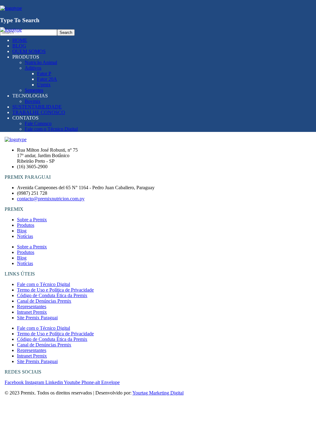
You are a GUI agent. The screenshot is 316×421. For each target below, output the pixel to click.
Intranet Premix (32, 312)
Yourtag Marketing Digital (158, 392)
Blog (22, 230)
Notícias (25, 236)
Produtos (25, 225)
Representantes (31, 306)
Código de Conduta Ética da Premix (52, 295)
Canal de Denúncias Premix (44, 301)
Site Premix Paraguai (37, 317)
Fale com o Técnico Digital (43, 284)
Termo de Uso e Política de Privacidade (55, 289)
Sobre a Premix (32, 219)
